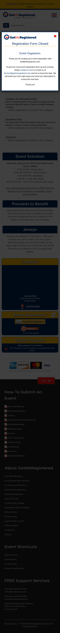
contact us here (27, 70)
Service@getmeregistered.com (17, 73)
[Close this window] (55, 36)
